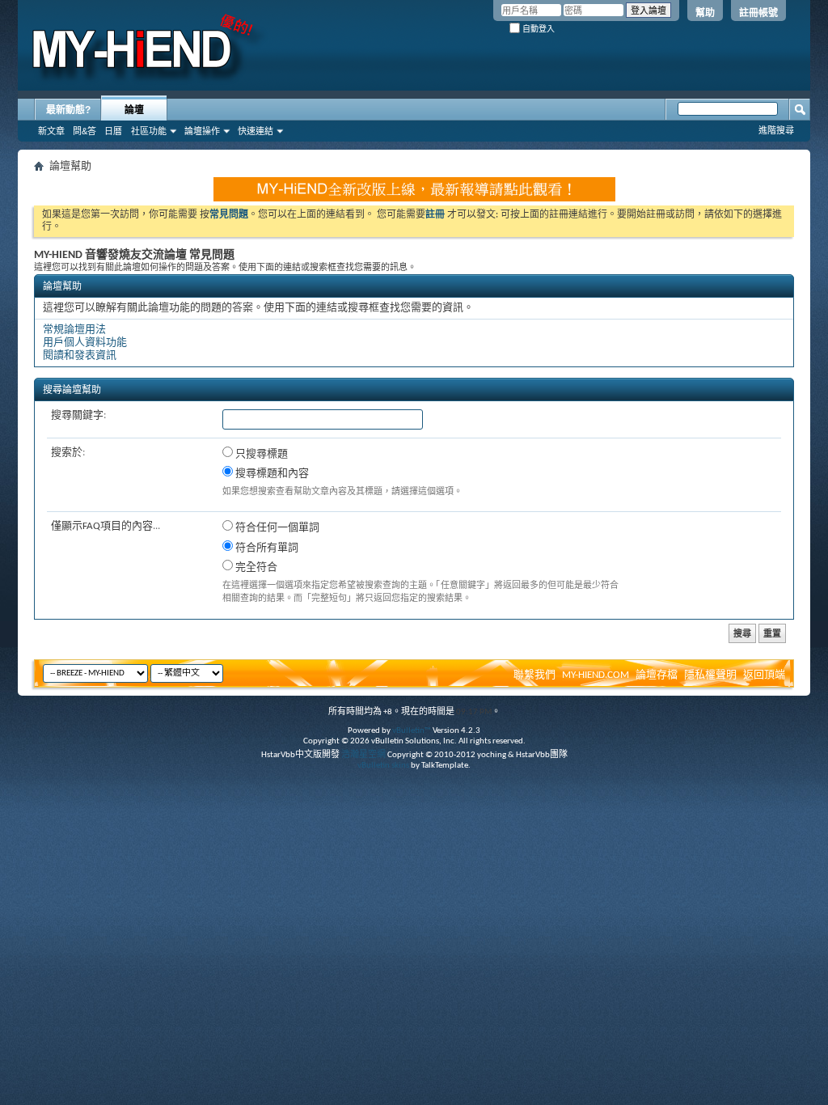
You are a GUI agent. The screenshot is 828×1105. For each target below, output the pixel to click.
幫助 (705, 13)
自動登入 (537, 28)
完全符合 (255, 567)
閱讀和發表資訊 (79, 355)
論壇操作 (202, 131)
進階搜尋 (776, 130)
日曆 (113, 131)
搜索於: (68, 452)
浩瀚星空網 (363, 755)
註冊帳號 (758, 13)
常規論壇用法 (74, 329)
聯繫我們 (534, 675)
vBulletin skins (383, 765)
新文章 (51, 131)
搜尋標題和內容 (271, 473)
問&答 (84, 131)
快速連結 (255, 131)
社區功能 (149, 131)
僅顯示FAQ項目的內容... (105, 526)
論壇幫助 (62, 287)
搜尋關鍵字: (78, 415)
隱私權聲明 (710, 675)
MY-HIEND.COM (595, 675)
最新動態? (68, 110)
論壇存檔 (657, 675)
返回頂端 (764, 675)
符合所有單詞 (265, 548)
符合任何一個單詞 (276, 528)
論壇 (134, 110)
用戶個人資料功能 (85, 342)
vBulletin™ (411, 730)
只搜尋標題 (260, 454)
